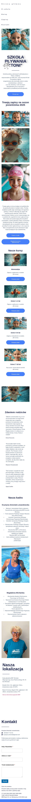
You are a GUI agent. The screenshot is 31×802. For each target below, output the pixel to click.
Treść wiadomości (8, 765)
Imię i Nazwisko (7, 746)
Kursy (4, 14)
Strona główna (11, 4)
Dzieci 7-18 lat (15, 364)
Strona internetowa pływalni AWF (11, 694)
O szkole (6, 9)
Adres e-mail (6, 756)
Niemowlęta (15, 269)
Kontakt (6, 24)
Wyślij (5, 781)
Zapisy (5, 19)
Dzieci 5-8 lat (15, 333)
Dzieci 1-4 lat (15, 301)
